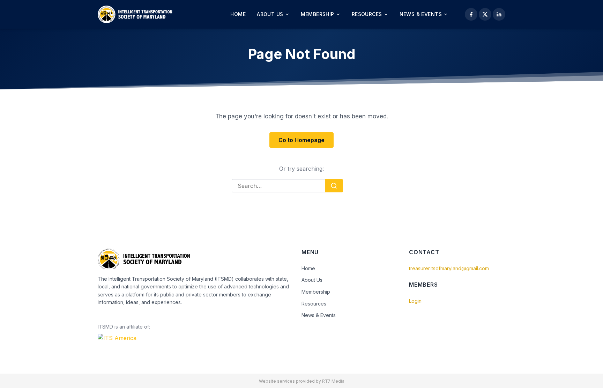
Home (238, 14)
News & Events (421, 14)
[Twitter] (485, 14)
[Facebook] (471, 14)
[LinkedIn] (499, 14)
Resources (367, 14)
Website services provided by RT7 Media (301, 381)
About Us (270, 14)
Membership (317, 14)
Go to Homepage (301, 140)
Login (415, 301)
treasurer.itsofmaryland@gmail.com (449, 268)
